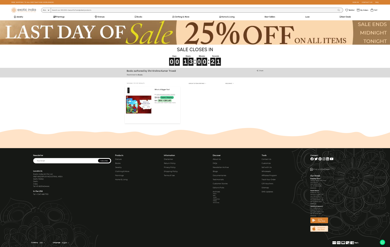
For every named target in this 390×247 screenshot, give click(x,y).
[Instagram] (323, 160)
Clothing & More (122, 171)
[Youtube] (331, 160)
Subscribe (104, 161)
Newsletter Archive (221, 167)
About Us (217, 159)
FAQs (215, 163)
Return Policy (169, 163)
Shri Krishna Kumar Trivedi (166, 94)
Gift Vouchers (267, 184)
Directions (313, 188)
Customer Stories (220, 184)
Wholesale (266, 171)
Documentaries (219, 175)
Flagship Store (315, 178)
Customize (266, 163)
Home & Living (121, 180)
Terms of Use (169, 175)
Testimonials (218, 180)
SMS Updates (267, 192)
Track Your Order (269, 180)
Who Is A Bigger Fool (162, 89)
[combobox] (193, 10)
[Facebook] (312, 160)
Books (117, 163)
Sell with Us (266, 167)
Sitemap (265, 188)
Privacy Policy (169, 167)
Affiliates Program (269, 175)
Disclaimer (168, 159)
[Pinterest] (320, 160)
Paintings (119, 175)
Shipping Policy (171, 171)
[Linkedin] (327, 160)
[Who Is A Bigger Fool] (138, 121)
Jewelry (118, 167)
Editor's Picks (218, 188)
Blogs (215, 171)
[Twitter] (316, 160)
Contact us (367, 2)
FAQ (377, 2)
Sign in (356, 2)
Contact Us (266, 159)
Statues (118, 159)
